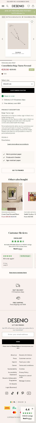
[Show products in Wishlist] (28, 6)
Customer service (25, 358)
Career (14, 365)
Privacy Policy (16, 346)
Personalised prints (14, 17)
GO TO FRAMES (18, 170)
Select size (5, 80)
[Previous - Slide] (2, 39)
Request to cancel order (25, 376)
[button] (27, 414)
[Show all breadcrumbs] (4, 17)
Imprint (14, 362)
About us (14, 355)
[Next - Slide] (33, 39)
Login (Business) (11, 387)
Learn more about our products (18, 144)
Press (15, 358)
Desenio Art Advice (25, 355)
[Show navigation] (3, 6)
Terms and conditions (26, 365)
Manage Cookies (24, 381)
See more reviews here (18, 273)
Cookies (22, 369)
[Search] (7, 6)
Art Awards (13, 384)
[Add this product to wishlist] (32, 21)
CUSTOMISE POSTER (18, 90)
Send (18, 342)
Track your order (24, 362)
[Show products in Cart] (33, 6)
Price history (6, 140)
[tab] (6, 59)
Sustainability (12, 369)
